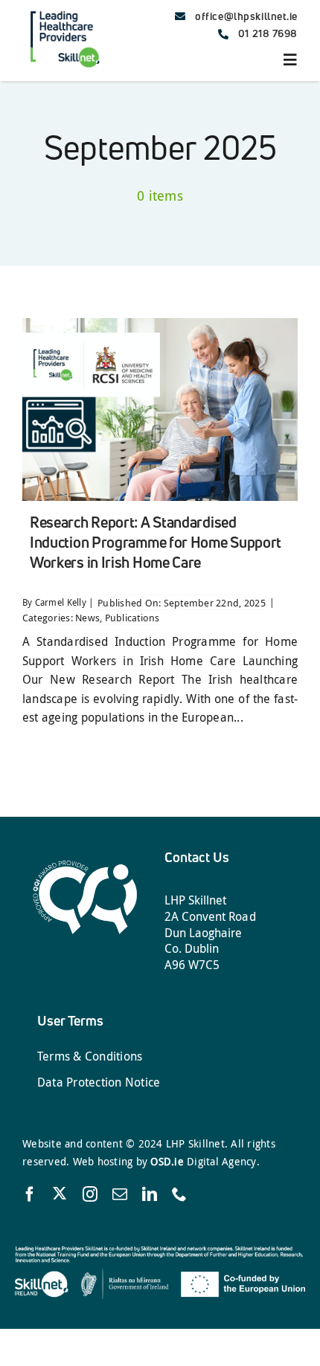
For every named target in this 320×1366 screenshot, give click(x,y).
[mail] (119, 1194)
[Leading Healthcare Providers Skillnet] (64, 10)
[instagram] (90, 1194)
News (87, 617)
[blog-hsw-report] (160, 324)
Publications (132, 617)
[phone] (179, 1194)
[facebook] (29, 1194)
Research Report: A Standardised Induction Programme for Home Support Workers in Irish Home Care (155, 542)
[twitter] (59, 1192)
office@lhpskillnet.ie (246, 16)
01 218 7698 (268, 33)
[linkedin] (149, 1194)
